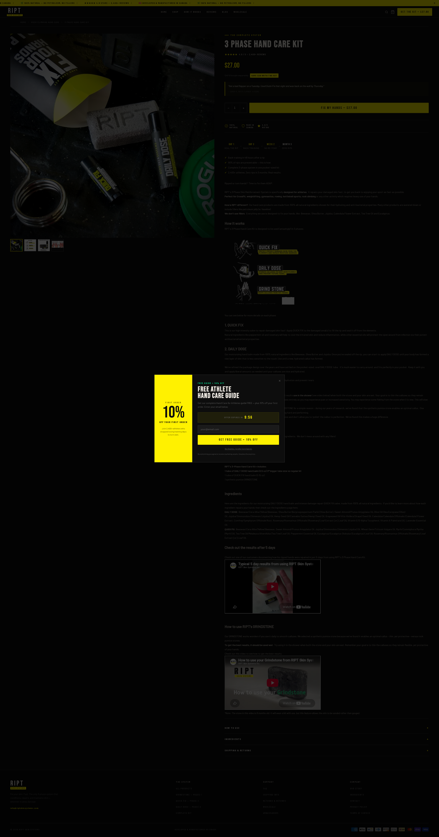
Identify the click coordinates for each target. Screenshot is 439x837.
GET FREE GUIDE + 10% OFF (238, 439)
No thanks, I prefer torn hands (238, 448)
